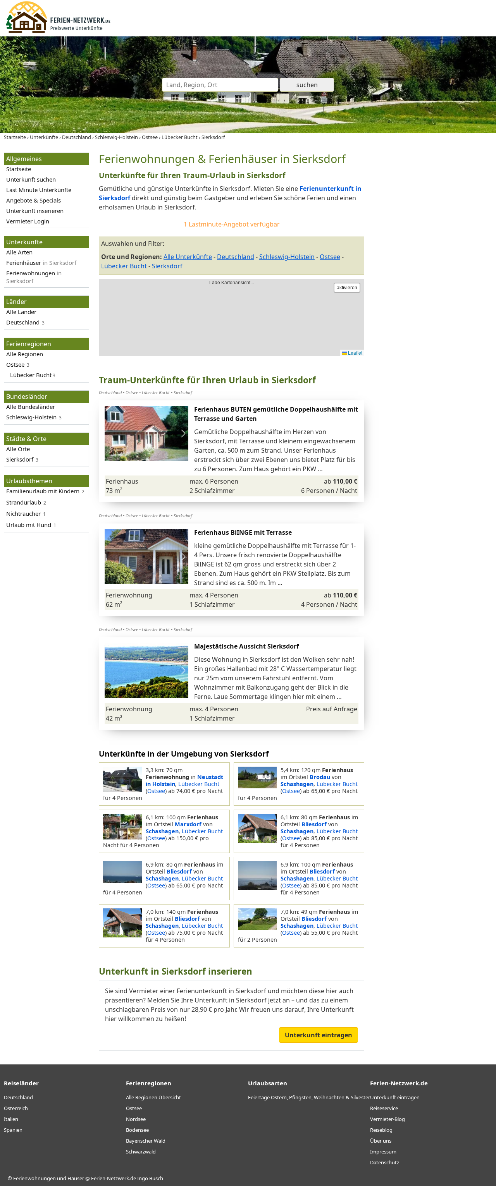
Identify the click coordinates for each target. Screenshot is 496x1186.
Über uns (380, 1140)
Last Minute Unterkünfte (38, 190)
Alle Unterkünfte (188, 256)
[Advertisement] (433, 269)
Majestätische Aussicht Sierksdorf (246, 646)
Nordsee (136, 1119)
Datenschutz (384, 1162)
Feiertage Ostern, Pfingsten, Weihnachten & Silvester (309, 1097)
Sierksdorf (167, 266)
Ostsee (15, 364)
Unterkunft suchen (31, 179)
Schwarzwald (141, 1151)
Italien (11, 1119)
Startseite (18, 169)
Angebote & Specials (33, 200)
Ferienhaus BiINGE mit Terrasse (243, 532)
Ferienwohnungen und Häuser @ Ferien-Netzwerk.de (74, 1178)
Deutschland (23, 322)
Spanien (13, 1129)
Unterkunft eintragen (318, 1035)
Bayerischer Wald (145, 1140)
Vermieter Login (27, 221)
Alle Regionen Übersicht (153, 1097)
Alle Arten (19, 252)
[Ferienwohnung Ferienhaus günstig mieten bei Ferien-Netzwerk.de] (58, 31)
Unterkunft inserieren (35, 211)
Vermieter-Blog (387, 1119)
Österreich (16, 1108)
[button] (183, 433)
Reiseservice (384, 1108)
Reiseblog (381, 1129)
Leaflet (354, 352)
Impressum (383, 1151)
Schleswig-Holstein (31, 417)
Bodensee (137, 1129)
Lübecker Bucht (124, 266)
